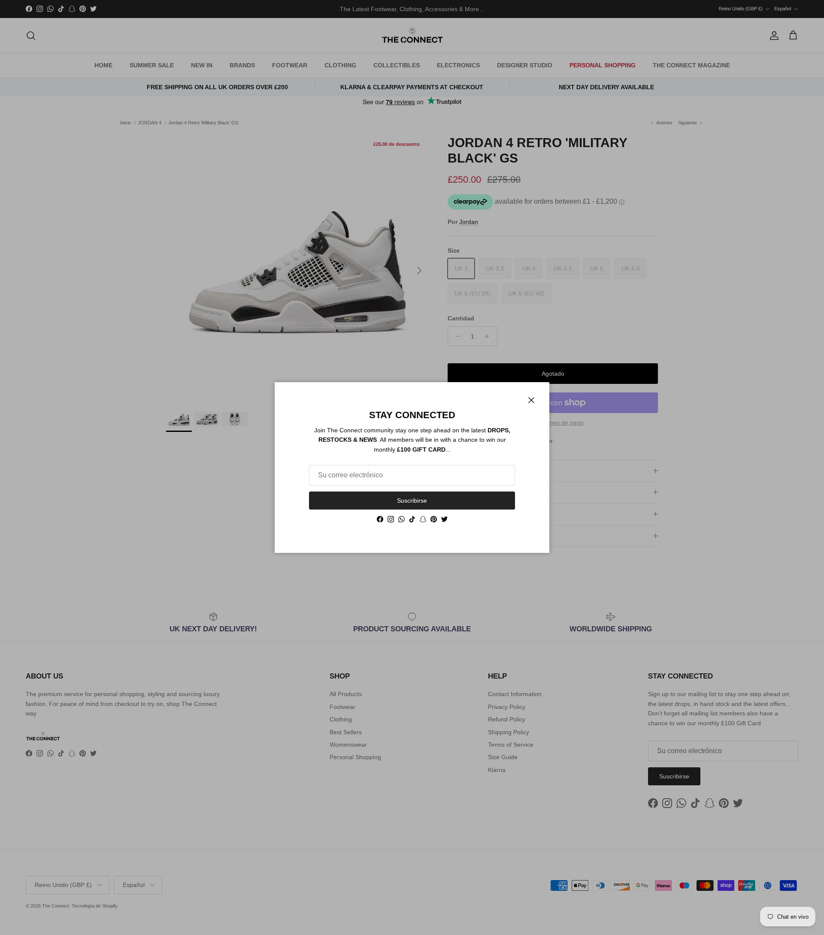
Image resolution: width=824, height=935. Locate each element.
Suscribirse (412, 500)
